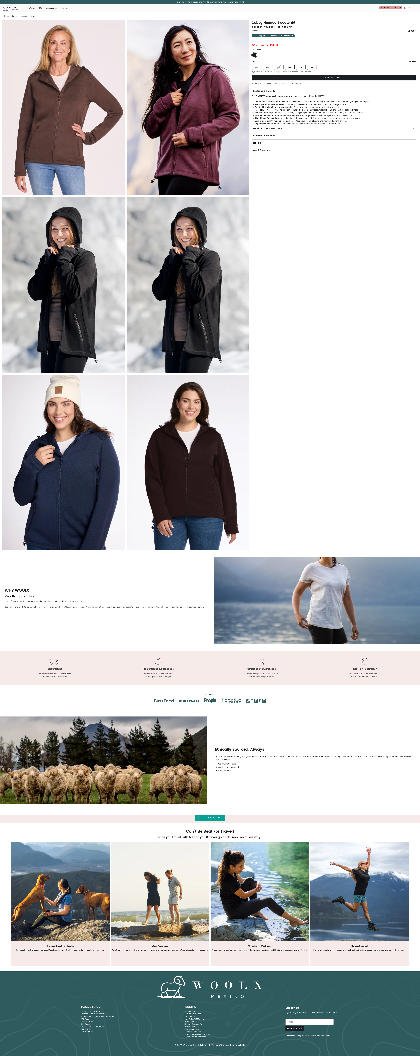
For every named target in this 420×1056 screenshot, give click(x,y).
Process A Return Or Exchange (94, 1014)
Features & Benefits (264, 90)
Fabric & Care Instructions (267, 128)
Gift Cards (85, 1024)
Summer (64, 8)
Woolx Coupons (191, 1026)
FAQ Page (85, 1019)
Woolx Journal (191, 1021)
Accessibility (190, 1011)
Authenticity (86, 1029)
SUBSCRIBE (295, 1028)
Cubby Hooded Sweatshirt (25, 16)
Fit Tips (257, 142)
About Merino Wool (193, 1014)
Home (6, 16)
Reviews (255, 31)
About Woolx (190, 1016)
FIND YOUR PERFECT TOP (391, 8)
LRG (289, 67)
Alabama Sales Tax (193, 1031)
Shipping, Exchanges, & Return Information (99, 1016)
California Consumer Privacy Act (198, 1034)
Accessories (51, 8)
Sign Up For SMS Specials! (195, 1019)
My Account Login (192, 1029)
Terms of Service (220, 1045)
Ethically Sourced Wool (194, 1024)
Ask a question (261, 150)
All (12, 16)
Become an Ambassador (195, 1037)
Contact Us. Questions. (91, 1011)
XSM (256, 67)
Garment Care (87, 1021)
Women (32, 8)
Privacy (204, 1045)
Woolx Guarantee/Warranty (93, 1026)
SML (267, 67)
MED (278, 67)
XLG (300, 67)
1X (312, 67)
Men (41, 8)
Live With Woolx (87, 1031)
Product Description (264, 135)
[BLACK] (254, 55)
